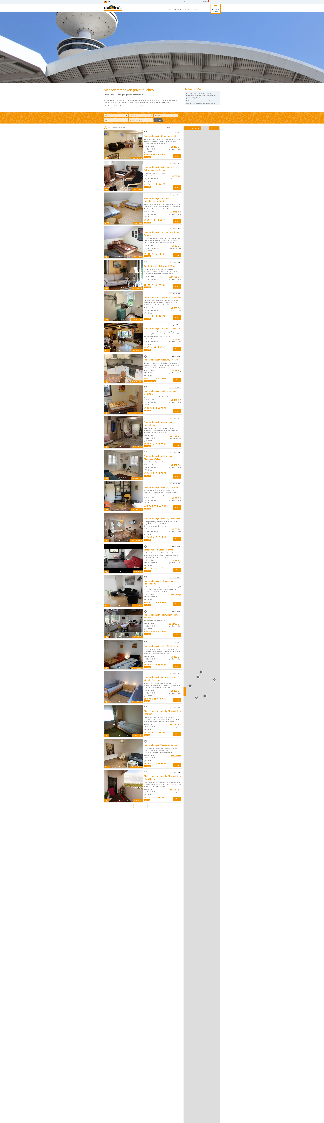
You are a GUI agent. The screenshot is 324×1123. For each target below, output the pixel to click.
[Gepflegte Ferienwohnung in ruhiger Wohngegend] (162, 527)
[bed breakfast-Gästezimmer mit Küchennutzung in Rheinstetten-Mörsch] (162, 721)
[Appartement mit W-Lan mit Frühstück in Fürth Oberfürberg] (162, 654)
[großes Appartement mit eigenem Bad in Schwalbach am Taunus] (162, 176)
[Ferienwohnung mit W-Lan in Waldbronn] (162, 242)
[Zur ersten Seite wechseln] (112, 806)
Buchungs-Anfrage (215, 10)
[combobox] (188, 2)
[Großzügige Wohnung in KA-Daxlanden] (162, 337)
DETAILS (177, 156)
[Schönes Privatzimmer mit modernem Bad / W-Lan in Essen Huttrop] (162, 558)
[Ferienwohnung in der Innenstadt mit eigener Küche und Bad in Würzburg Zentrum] (162, 496)
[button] (214, 680)
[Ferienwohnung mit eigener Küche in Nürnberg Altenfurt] (162, 144)
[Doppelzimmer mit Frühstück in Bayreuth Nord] (162, 275)
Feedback (204, 9)
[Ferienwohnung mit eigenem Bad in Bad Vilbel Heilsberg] (162, 623)
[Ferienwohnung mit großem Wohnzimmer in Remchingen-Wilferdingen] (162, 208)
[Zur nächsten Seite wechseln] (168, 806)
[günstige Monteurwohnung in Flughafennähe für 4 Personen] (162, 465)
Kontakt (195, 9)
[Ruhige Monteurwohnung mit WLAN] (162, 753)
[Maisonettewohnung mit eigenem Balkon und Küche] (162, 368)
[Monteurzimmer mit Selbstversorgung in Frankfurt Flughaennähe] (162, 399)
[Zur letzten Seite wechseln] (173, 806)
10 (162, 806)
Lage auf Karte (176, 132)
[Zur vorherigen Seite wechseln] (118, 806)
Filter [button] (160, 119)
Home (169, 9)
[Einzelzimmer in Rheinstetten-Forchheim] (162, 786)
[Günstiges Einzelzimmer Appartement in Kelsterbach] (162, 432)
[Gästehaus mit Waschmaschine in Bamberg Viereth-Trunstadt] (162, 687)
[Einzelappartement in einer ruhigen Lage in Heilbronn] (162, 306)
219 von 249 (195, 128)
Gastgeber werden (181, 9)
